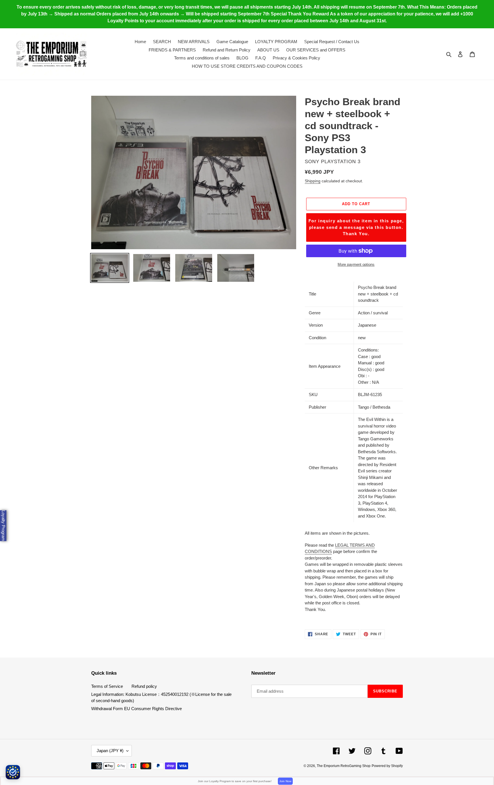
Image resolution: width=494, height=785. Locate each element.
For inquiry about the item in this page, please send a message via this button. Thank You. (356, 227)
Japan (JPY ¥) (110, 750)
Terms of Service (107, 686)
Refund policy (144, 686)
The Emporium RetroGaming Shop (343, 766)
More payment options (356, 264)
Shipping (312, 181)
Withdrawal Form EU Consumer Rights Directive (136, 708)
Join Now (285, 781)
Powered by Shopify (387, 766)
